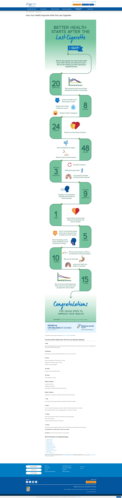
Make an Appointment (77, 4)
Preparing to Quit (49, 443)
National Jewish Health (92, 491)
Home (27, 11)
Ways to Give (90, 9)
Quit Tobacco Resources (50, 446)
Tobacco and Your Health (51, 447)
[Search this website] (95, 5)
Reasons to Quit (49, 440)
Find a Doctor (43, 9)
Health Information (32, 11)
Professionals (87, 1)
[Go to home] (33, 5)
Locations (64, 469)
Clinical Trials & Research (78, 9)
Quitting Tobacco (49, 439)
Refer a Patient (85, 4)
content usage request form (67, 454)
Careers (83, 1)
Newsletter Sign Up (91, 482)
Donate (91, 4)
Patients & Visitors (55, 9)
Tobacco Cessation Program (51, 450)
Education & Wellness (67, 9)
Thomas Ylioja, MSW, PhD (67, 335)
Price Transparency (92, 489)
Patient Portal (78, 1)
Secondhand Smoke (49, 448)
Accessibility (86, 489)
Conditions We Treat (31, 9)
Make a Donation (66, 471)
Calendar (81, 468)
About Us (73, 1)
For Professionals (34, 473)
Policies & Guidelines (67, 489)
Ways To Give (33, 469)
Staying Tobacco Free (50, 444)
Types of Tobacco (49, 442)
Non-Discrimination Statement (77, 489)
